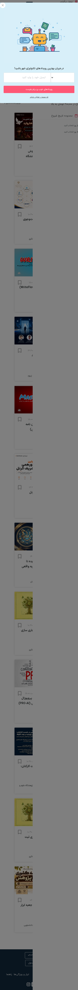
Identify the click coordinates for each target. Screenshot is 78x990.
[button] (2, 5)
